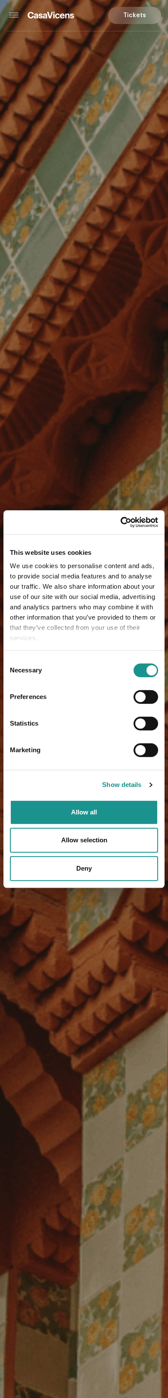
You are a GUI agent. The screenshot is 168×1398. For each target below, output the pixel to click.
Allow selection (84, 840)
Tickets (134, 15)
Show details (121, 784)
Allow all (84, 812)
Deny (84, 868)
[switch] (146, 697)
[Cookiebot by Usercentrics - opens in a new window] (121, 522)
